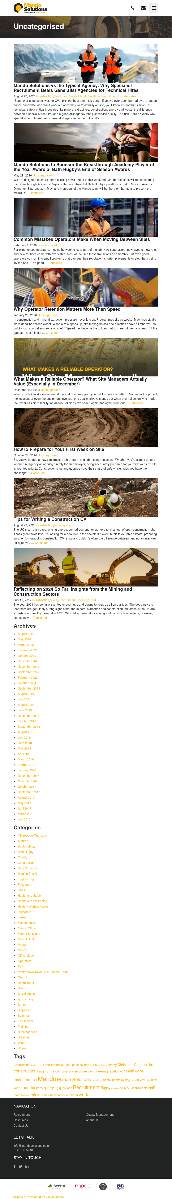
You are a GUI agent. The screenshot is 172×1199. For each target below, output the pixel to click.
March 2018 (26, 759)
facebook (115, 1071)
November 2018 (28, 715)
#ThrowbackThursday (32, 835)
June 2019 (25, 710)
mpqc (133, 1080)
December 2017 (28, 775)
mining (125, 1080)
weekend (72, 1095)
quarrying (51, 1087)
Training (23, 1026)
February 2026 (28, 650)
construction (25, 1070)
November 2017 (28, 781)
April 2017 (24, 808)
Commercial (143, 1064)
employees (81, 1071)
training (36, 1094)
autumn (66, 1064)
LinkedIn (23, 917)
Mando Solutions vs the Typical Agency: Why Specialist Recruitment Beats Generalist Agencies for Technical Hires (76, 87)
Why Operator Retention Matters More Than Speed (67, 309)
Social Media (26, 993)
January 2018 (27, 770)
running (115, 1088)
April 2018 (24, 754)
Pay (20, 966)
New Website (143, 1080)
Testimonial (25, 1021)
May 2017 (24, 803)
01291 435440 (23, 1150)
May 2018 (24, 748)
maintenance (25, 1079)
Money (22, 950)
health (128, 1071)
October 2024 (27, 683)
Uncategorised (128, 96)
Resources (21, 1120)
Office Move (26, 955)
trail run (25, 1095)
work (83, 1094)
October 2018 (27, 721)
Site (20, 988)
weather (59, 1095)
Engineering (26, 879)
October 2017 (27, 786)
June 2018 (25, 743)
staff (151, 1087)
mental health (111, 1080)
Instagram (24, 912)
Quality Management (100, 1114)
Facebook (24, 884)
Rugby (105, 1087)
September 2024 (29, 688)
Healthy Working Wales (33, 906)
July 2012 (24, 819)
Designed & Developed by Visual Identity (37, 1197)
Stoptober (24, 1010)
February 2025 (28, 677)
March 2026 (26, 645)
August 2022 (26, 705)
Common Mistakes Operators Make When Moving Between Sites (82, 239)
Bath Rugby (25, 852)
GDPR (22, 890)
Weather (23, 1037)
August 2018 (26, 732)
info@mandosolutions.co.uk (32, 1145)
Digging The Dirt (28, 873)
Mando (47, 1078)
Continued (36, 193)
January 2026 (27, 655)
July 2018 (24, 737)
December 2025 (28, 661)
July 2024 (24, 699)
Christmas (125, 1064)
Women (23, 1048)
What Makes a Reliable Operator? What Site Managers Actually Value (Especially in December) (80, 381)
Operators (24, 961)
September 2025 (29, 672)
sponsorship (26, 999)
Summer (23, 1015)
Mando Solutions (89, 96)
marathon (97, 1080)
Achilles (50, 1064)
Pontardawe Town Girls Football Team (43, 972)
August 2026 (26, 634)
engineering (99, 1071)
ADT (58, 1065)
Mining (54, 600)
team (17, 1095)
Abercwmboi (22, 1064)
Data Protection (28, 868)
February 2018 (28, 765)
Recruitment (109, 96)
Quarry (22, 977)
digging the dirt (49, 1071)
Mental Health (27, 939)
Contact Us (21, 1125)
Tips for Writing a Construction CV (50, 519)
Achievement (37, 1065)
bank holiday (80, 1064)
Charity (22, 857)
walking (48, 1095)
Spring (22, 1004)
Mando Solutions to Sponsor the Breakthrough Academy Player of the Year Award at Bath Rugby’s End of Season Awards (84, 166)
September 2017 (29, 792)
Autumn (23, 841)
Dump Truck (67, 1071)
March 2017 (26, 814)
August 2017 (26, 797)
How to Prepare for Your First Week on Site (59, 449)
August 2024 (26, 694)
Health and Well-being (32, 901)
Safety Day (125, 1088)
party (39, 1087)
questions (65, 1087)
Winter (22, 1043)
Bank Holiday (26, 846)
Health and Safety (65, 96)
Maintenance (26, 923)
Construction (44, 96)
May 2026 (24, 639)
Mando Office (27, 928)
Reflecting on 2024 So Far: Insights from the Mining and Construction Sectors (73, 591)
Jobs (139, 1071)
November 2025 (28, 666)
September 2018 (29, 726)
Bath (92, 1065)
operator (27, 1087)
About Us (92, 1120)
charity (112, 1064)
